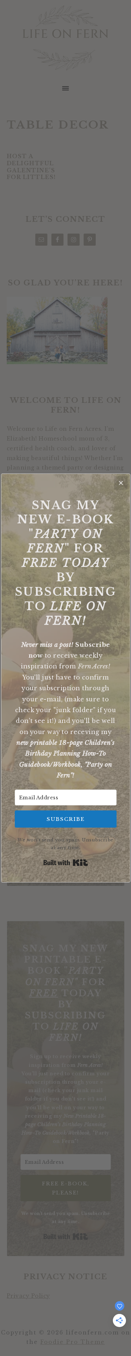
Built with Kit (65, 863)
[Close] (121, 483)
